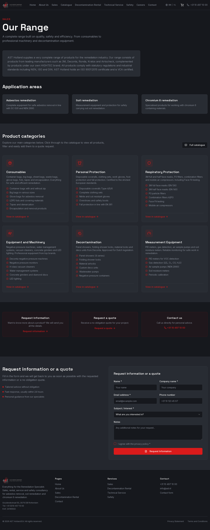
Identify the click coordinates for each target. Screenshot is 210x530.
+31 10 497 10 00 (168, 484)
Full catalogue (197, 145)
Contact (152, 5)
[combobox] (158, 414)
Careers (141, 5)
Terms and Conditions (198, 521)
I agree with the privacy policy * (134, 444)
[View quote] (182, 5)
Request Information (161, 451)
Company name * (168, 381)
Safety (129, 5)
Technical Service (113, 5)
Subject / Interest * (124, 408)
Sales (55, 5)
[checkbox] (115, 443)
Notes (117, 422)
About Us (44, 5)
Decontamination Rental (88, 5)
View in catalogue (16, 216)
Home (33, 5)
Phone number (167, 395)
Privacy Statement (175, 521)
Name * (118, 381)
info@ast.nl (165, 488)
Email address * (122, 395)
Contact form (166, 492)
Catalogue (66, 5)
